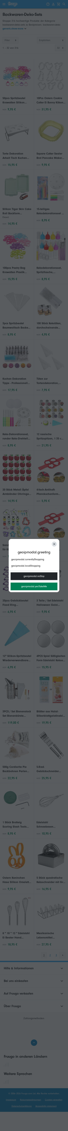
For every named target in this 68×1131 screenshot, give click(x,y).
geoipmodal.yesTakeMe (34, 586)
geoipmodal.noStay (34, 576)
